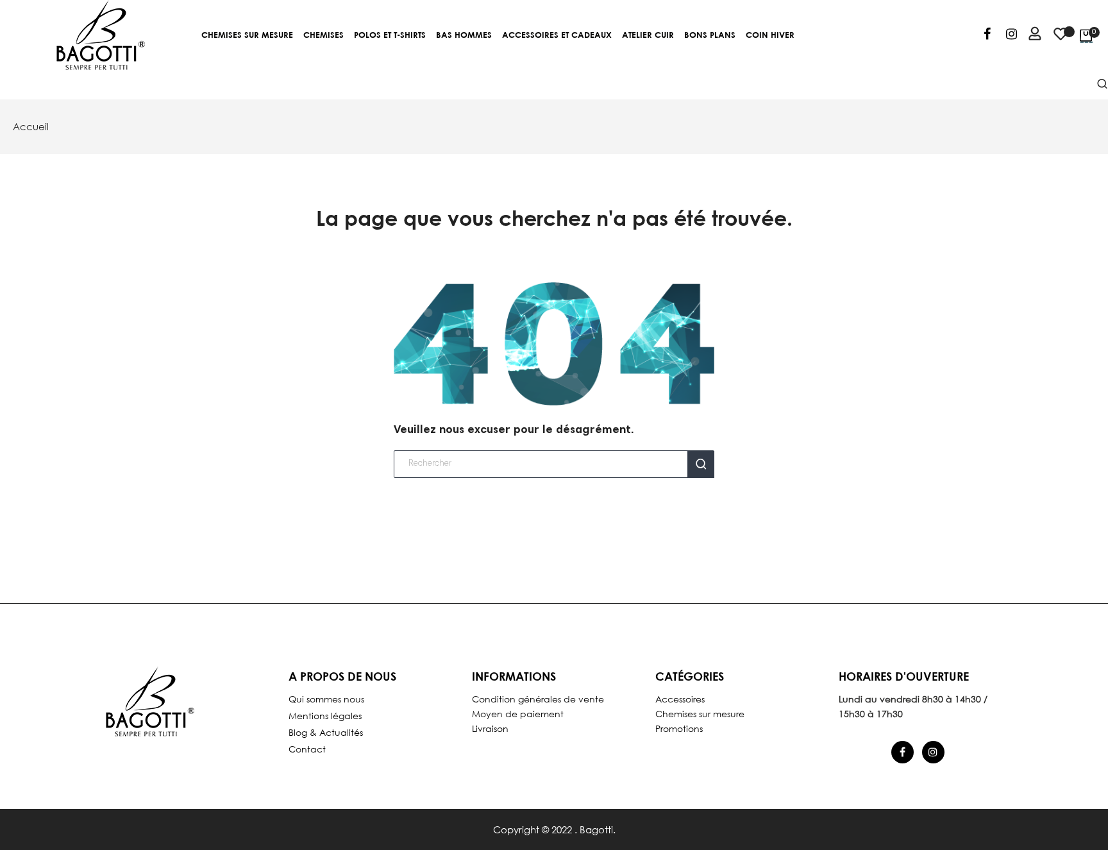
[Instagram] (1011, 36)
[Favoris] (1060, 39)
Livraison (490, 728)
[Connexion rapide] (1029, 35)
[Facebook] (987, 36)
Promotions (679, 728)
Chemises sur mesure (699, 714)
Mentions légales (325, 716)
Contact (307, 749)
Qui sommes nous (326, 699)
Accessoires (680, 699)
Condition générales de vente (538, 699)
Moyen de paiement (518, 714)
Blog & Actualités (326, 732)
